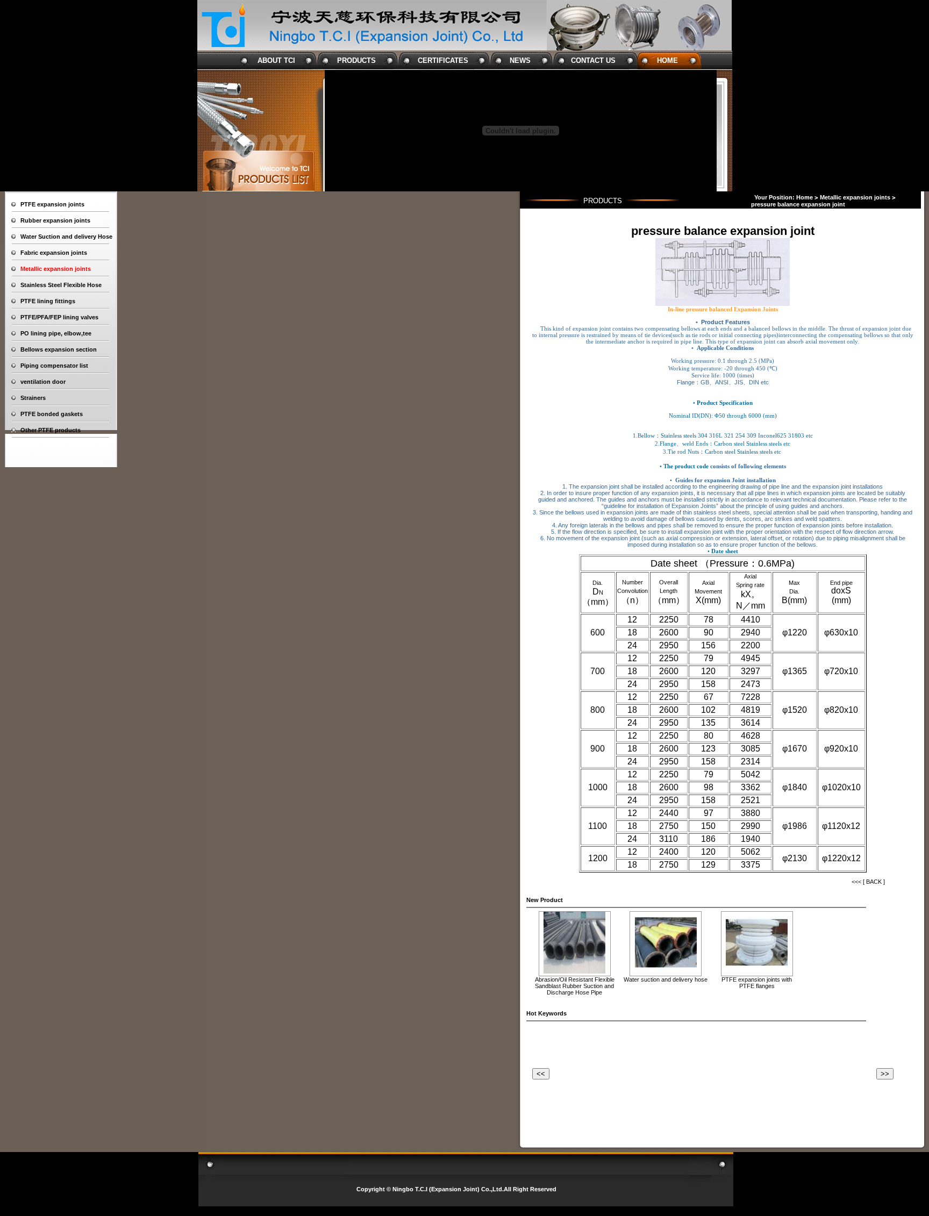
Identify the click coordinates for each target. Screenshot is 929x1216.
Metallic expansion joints (855, 197)
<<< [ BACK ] (868, 881)
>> (885, 1074)
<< (541, 1074)
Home (804, 197)
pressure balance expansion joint (798, 204)
